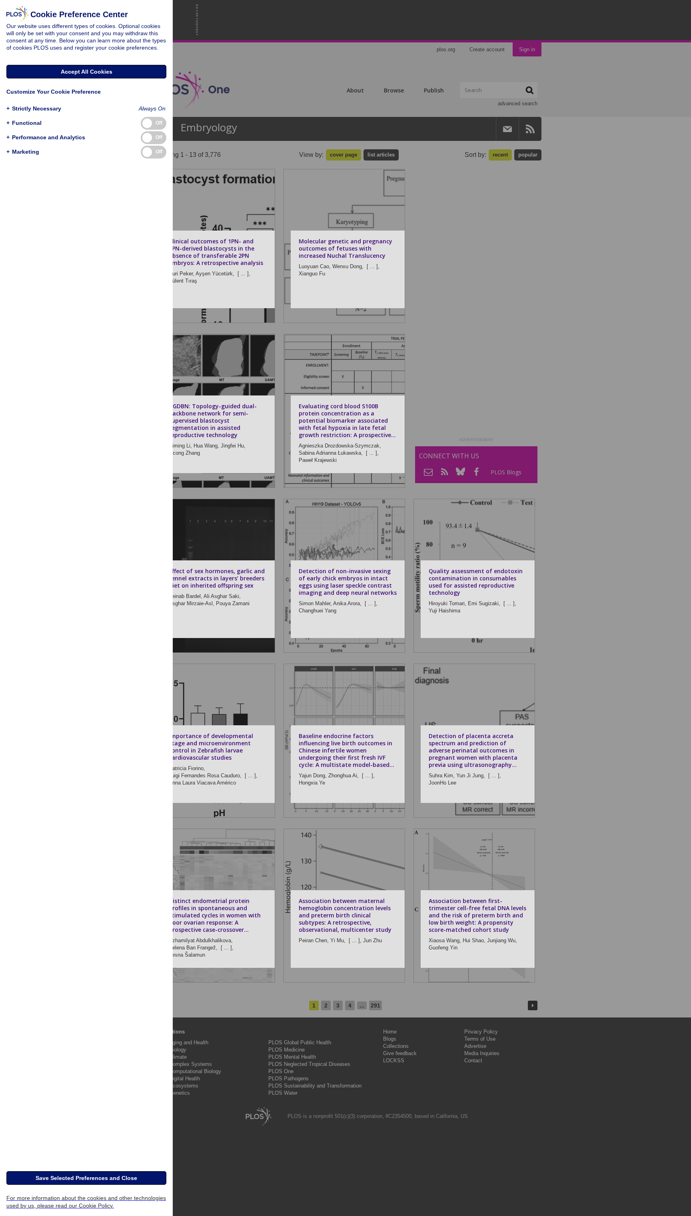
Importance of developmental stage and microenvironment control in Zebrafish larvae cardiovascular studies (211, 746)
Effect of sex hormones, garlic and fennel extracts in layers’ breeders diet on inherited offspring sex (217, 578)
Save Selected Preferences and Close (86, 1178)
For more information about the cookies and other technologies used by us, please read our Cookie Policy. (86, 1202)
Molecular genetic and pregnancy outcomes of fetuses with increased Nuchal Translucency (345, 248)
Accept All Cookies (86, 71)
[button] (33, 108)
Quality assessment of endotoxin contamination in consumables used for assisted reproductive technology (476, 581)
